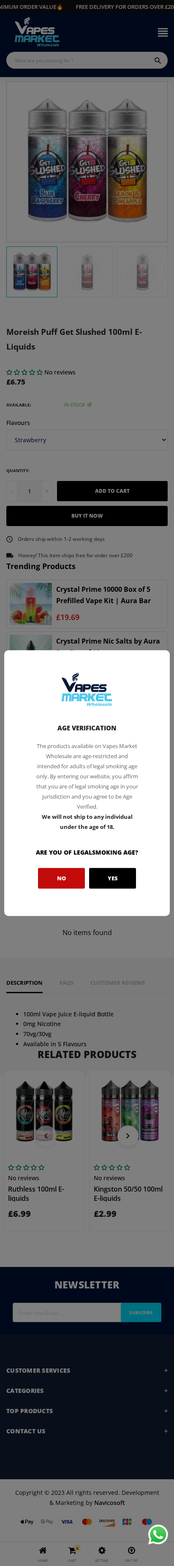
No (61, 878)
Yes (113, 878)
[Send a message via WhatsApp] (158, 1534)
